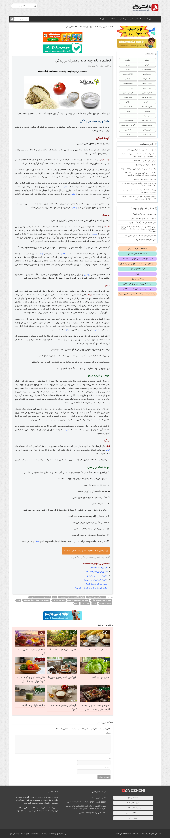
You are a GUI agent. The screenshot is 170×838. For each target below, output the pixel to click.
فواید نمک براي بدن (59, 600)
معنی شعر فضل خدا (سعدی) (146, 239)
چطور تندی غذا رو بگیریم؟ (97, 576)
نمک (108, 450)
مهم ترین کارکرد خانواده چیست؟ (144, 179)
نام (108, 758)
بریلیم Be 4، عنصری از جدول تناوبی (143, 218)
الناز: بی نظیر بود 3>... (98, 797)
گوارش (41, 254)
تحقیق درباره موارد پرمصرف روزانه (40, 597)
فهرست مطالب (146, 18)
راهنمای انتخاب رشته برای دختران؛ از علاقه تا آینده (138, 168)
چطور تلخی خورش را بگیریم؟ (96, 580)
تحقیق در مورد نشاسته (99, 650)
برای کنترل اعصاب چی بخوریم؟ (62, 678)
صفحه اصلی (156, 18)
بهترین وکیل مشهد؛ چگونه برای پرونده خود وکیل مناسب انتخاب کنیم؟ (139, 184)
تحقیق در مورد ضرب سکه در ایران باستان (141, 149)
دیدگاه (107, 733)
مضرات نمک (85, 603)
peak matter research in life (72, 597)
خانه (111, 26)
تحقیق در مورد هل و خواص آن (62, 650)
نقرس (46, 420)
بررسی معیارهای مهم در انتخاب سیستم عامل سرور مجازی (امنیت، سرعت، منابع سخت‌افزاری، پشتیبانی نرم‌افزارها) (138, 229)
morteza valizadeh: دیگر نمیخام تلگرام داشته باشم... (86, 802)
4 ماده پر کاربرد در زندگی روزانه (96, 597)
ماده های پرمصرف (105, 603)
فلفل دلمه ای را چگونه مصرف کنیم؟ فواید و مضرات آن (31, 680)
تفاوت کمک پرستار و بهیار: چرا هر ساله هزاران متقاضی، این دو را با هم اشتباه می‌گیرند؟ (140, 174)
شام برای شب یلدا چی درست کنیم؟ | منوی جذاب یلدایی (96, 707)
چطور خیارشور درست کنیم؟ (97, 584)
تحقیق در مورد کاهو (101, 678)
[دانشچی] (145, 8)
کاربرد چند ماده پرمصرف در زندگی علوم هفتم (36, 600)
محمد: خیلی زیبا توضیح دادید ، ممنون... (92, 812)
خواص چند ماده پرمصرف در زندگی (78, 600)
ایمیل (107, 767)
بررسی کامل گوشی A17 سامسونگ (143, 160)
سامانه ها (114, 18)
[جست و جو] (12, 19)
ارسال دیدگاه (91, 66)
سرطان (66, 187)
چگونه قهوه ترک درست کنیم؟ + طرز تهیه (91, 588)
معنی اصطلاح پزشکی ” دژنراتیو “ (144, 214)
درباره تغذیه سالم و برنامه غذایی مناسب (86, 551)
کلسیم (94, 234)
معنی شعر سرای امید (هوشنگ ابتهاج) (142, 222)
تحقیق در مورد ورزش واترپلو (146, 164)
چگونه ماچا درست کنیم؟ (33, 705)
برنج (54, 597)
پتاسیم (74, 207)
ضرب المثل (123, 18)
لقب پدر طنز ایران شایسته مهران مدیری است (140, 235)
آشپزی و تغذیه (102, 26)
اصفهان (67, 330)
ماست (94, 603)
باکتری (62, 254)
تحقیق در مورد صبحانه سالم (97, 571)
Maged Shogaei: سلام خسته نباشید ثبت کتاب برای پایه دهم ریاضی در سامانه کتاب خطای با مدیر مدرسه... (85, 807)
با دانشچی (105, 18)
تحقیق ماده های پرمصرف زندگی (101, 600)
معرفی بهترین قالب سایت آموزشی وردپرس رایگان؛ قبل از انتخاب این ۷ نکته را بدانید (138, 155)
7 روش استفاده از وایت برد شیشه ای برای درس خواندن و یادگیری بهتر (139, 191)
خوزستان (98, 330)
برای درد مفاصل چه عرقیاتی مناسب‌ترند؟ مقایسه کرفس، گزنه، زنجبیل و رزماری (139, 197)
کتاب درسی (134, 18)
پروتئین (87, 274)
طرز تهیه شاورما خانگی (99, 568)
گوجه (18, 600)
